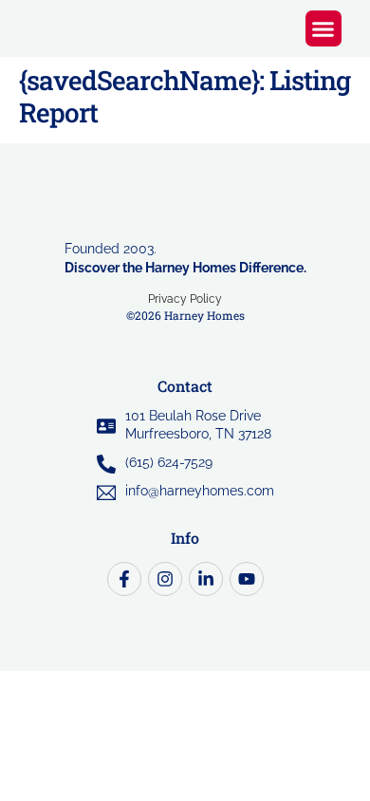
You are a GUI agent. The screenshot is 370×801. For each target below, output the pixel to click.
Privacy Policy (185, 299)
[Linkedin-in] (206, 579)
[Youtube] (247, 579)
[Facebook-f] (124, 579)
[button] (323, 28)
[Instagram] (165, 579)
